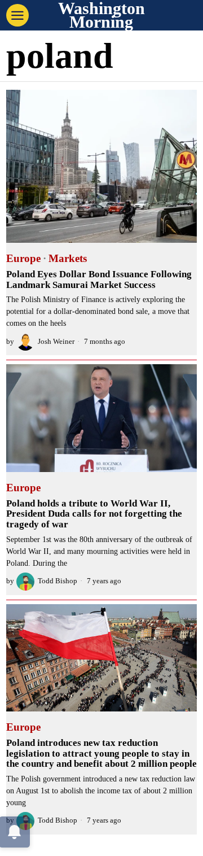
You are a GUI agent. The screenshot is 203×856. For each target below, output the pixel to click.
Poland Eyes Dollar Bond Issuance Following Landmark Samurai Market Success (99, 279)
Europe (23, 258)
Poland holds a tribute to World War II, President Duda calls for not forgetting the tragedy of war (94, 514)
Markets (67, 258)
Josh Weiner (56, 342)
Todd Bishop (57, 581)
